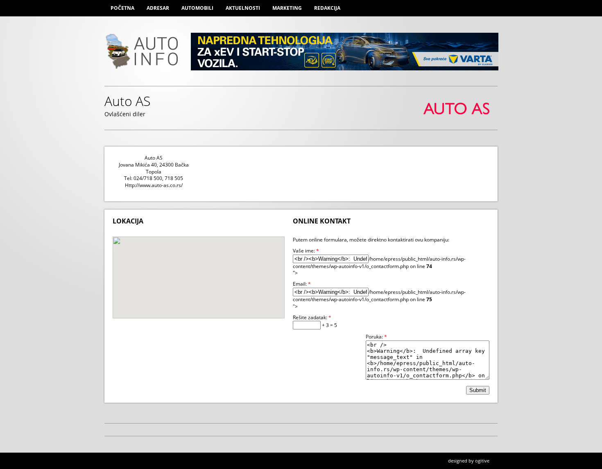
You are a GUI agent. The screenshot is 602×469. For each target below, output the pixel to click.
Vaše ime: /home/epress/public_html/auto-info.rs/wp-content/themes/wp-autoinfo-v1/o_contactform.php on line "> (379, 262)
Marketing (287, 8)
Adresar (158, 8)
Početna (122, 8)
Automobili (197, 8)
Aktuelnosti (243, 8)
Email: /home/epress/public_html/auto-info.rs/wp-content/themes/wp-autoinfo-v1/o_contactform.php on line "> (379, 295)
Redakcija (327, 8)
